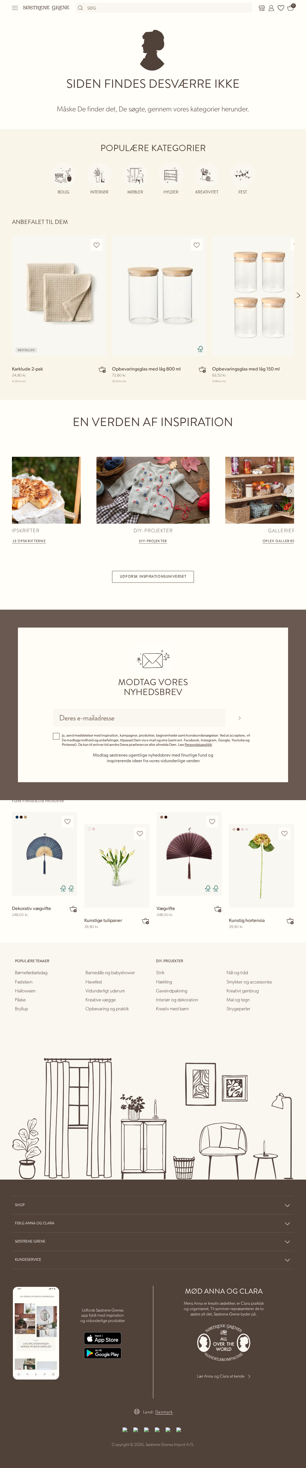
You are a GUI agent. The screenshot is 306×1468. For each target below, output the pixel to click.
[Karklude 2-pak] (59, 295)
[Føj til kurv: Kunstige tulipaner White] (145, 921)
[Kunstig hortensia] (261, 866)
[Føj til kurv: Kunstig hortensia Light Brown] (290, 921)
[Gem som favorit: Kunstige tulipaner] (140, 834)
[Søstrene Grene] (46, 7)
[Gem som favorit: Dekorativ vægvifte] (68, 822)
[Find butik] (261, 8)
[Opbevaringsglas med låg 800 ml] (159, 295)
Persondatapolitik (198, 744)
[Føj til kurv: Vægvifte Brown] (217, 909)
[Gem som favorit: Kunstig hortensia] (284, 834)
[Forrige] (15, 491)
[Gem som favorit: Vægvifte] (212, 822)
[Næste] (299, 295)
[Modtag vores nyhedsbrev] (239, 718)
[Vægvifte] (189, 854)
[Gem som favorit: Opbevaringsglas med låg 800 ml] (197, 245)
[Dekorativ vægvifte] (44, 854)
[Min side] (271, 8)
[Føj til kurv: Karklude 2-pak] (102, 369)
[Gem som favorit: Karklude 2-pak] (97, 245)
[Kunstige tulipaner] (116, 866)
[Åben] (15, 7)
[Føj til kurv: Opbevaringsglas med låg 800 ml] (202, 369)
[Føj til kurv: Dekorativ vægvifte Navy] (73, 909)
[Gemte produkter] (280, 8)
